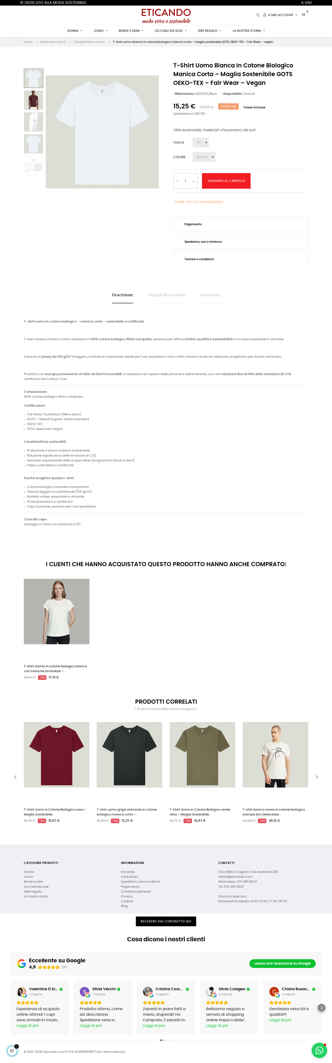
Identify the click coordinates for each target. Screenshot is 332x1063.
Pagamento (130, 886)
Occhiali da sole (36, 886)
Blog (124, 906)
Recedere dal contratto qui (166, 921)
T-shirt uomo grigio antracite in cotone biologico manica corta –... (127, 812)
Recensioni (210, 294)
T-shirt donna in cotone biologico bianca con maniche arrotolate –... (55, 669)
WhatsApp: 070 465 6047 (237, 881)
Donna (29, 872)
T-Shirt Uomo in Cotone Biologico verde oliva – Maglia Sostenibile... (200, 812)
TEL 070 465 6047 (231, 886)
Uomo (28, 876)
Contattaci (129, 876)
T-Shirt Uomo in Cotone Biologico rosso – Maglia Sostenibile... (55, 812)
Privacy (126, 896)
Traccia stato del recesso (166, 930)
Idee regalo (33, 891)
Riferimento (184, 94)
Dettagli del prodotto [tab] (167, 294)
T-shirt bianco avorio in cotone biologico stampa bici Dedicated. (274, 812)
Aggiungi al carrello (226, 180)
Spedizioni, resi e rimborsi (140, 881)
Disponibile (232, 94)
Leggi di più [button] (28, 1026)
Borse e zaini (33, 881)
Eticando (128, 872)
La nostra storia (36, 896)
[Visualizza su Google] (21, 992)
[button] (10, 1008)
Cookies (127, 901)
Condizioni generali (136, 891)
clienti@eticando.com (235, 876)
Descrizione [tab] (122, 294)
